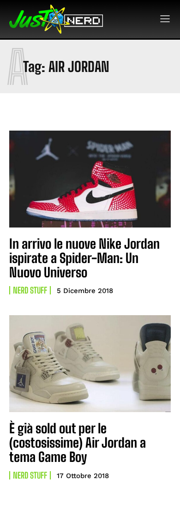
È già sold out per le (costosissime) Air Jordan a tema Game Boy (77, 442)
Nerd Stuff (30, 290)
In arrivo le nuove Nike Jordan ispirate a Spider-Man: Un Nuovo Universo (84, 258)
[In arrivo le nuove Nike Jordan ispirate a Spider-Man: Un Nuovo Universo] (90, 179)
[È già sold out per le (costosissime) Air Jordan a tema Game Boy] (90, 363)
